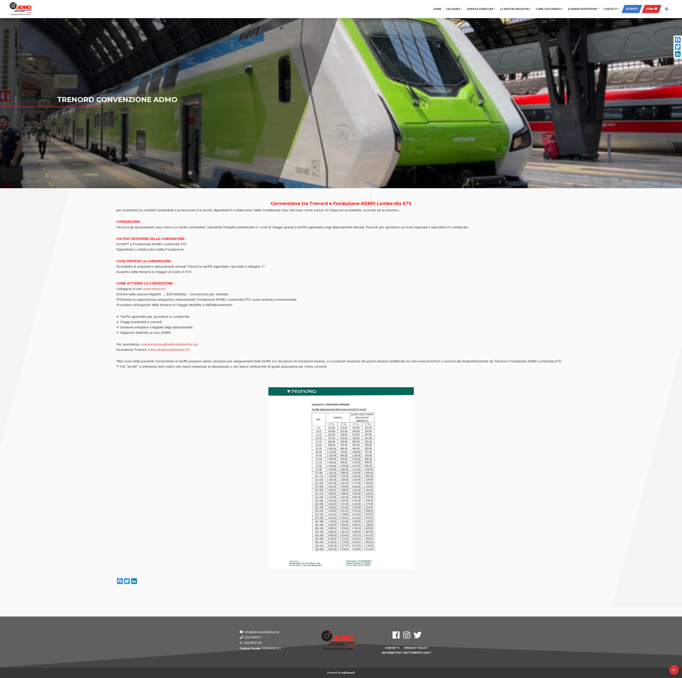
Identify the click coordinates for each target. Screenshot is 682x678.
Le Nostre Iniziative (514, 9)
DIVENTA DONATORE (480, 9)
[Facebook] (677, 39)
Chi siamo (453, 9)
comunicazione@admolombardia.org (169, 344)
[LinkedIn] (677, 54)
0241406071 (253, 637)
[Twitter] (677, 46)
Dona (650, 8)
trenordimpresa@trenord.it (169, 350)
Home (437, 9)
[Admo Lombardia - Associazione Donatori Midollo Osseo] (21, 9)
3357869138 (253, 643)
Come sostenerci (548, 9)
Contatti (610, 9)
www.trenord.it (154, 289)
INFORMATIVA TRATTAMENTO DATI (406, 652)
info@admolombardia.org (261, 632)
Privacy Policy (416, 648)
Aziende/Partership (582, 9)
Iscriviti (632, 8)
